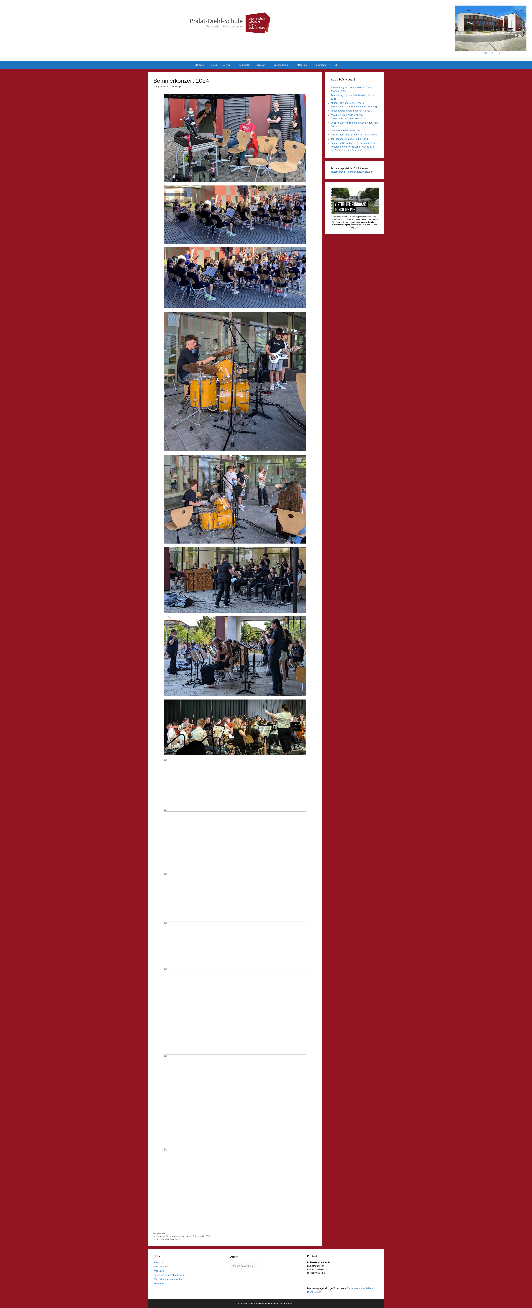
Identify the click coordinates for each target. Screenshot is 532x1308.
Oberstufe (321, 65)
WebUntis (159, 1270)
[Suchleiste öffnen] (336, 65)
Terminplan (244, 65)
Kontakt (213, 65)
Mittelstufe (302, 65)
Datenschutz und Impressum (169, 1275)
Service (226, 65)
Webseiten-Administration (168, 1279)
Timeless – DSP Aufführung (346, 130)
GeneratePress (286, 1303)
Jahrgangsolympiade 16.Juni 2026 (350, 139)
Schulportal (160, 1262)
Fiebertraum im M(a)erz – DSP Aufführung (354, 134)
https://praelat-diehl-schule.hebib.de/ (352, 171)
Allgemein (160, 1233)
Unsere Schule (281, 65)
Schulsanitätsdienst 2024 (168, 1239)
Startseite (199, 65)
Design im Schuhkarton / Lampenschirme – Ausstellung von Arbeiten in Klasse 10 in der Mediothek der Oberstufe (354, 147)
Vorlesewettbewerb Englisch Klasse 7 (351, 110)
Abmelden (159, 1283)
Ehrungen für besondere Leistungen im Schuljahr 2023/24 (183, 1236)
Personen (260, 65)
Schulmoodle (161, 1266)
